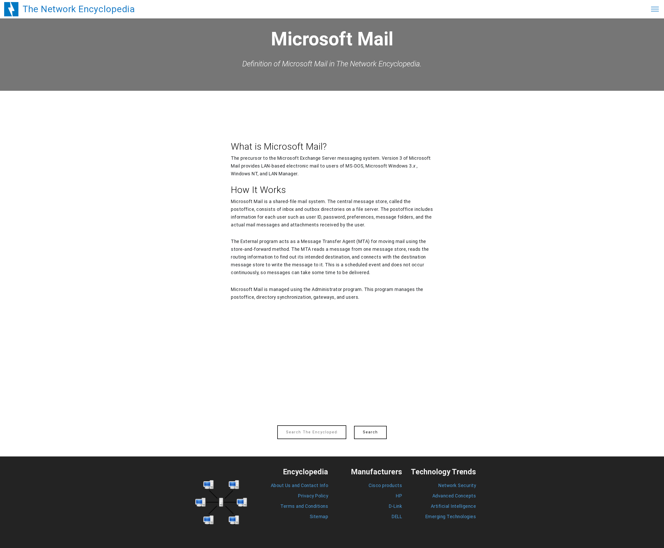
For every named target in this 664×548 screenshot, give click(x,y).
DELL (397, 516)
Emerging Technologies (450, 516)
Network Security (457, 485)
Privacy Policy (313, 495)
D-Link (395, 506)
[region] (332, 105)
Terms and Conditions (304, 506)
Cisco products (385, 485)
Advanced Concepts (454, 495)
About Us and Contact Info (299, 485)
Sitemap (319, 516)
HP (399, 495)
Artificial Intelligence (453, 506)
